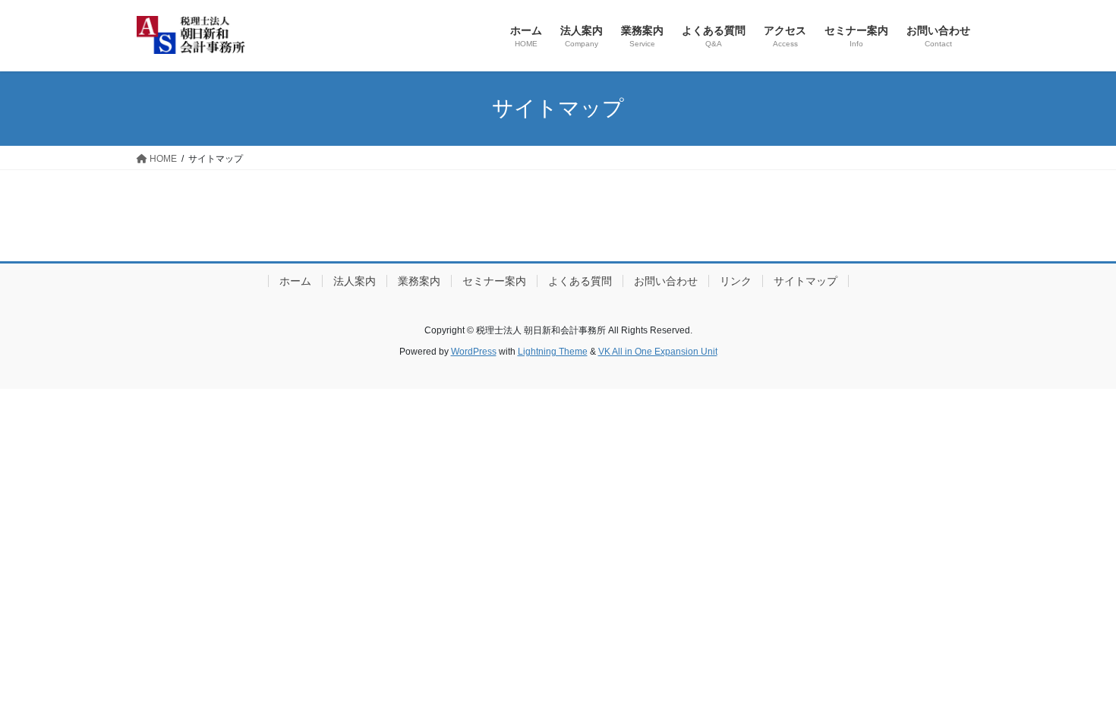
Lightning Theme (553, 351)
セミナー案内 (494, 281)
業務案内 (419, 281)
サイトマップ (805, 281)
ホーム (295, 281)
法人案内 (354, 281)
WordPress (474, 351)
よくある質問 (580, 281)
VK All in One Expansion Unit (657, 351)
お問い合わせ (666, 281)
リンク (736, 281)
